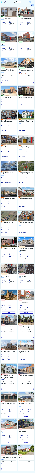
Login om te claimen (8, 29)
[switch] (32, 5)
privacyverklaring (3, 471)
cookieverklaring (8, 471)
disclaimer (12, 471)
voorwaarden (16, 471)
